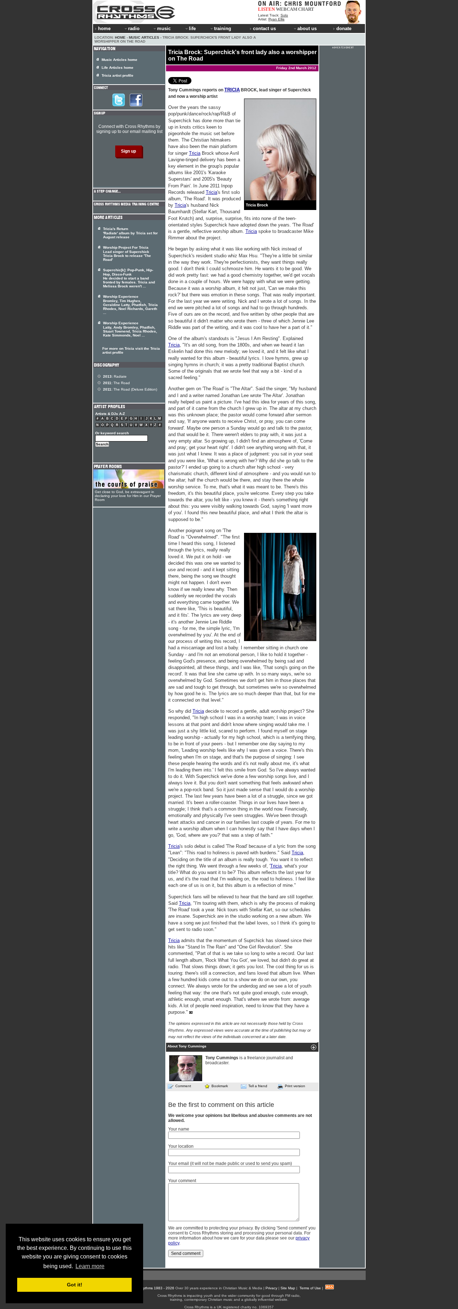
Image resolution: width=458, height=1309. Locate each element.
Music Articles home (119, 60)
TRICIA (232, 89)
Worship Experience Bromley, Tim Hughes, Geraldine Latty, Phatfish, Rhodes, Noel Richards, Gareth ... (130, 305)
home (104, 28)
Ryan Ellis (276, 19)
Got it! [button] (74, 1284)
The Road (116, 383)
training (222, 28)
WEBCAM (286, 9)
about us (307, 28)
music (164, 28)
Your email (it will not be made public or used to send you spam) (230, 1163)
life (192, 28)
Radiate (115, 376)
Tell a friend (257, 1086)
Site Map (288, 1288)
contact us (264, 28)
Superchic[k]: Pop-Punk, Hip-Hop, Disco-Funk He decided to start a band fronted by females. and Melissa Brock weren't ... (129, 278)
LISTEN (266, 9)
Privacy (271, 1288)
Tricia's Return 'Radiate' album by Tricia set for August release (130, 233)
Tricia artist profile (117, 75)
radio (134, 28)
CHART (306, 9)
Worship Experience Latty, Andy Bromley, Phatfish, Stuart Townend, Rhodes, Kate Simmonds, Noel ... (130, 329)
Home (120, 37)
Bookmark (219, 1086)
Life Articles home (117, 68)
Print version (295, 1086)
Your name (178, 1129)
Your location (181, 1146)
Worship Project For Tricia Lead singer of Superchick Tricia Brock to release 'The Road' (127, 253)
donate (343, 28)
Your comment (182, 1180)
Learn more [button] (89, 1266)
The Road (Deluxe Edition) (130, 389)
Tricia (194, 153)
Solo (284, 15)
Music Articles (144, 37)
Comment (183, 1086)
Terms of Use (310, 1288)
